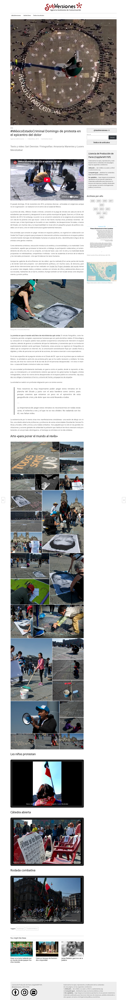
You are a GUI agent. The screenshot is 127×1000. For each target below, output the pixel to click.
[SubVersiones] (63, 6)
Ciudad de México (32, 928)
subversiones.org (95, 170)
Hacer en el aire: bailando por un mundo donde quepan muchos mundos (21, 960)
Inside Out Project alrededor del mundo (64, 266)
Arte (11, 128)
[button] (34, 457)
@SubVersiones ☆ (102, 130)
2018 (104, 201)
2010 (101, 217)
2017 (110, 201)
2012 (98, 213)
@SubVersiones (17, 987)
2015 (95, 209)
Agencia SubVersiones (17, 139)
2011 (104, 213)
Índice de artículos (102, 143)
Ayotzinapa (20, 928)
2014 (101, 209)
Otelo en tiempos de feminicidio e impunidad (46, 959)
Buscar (89, 134)
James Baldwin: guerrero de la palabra (72, 959)
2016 (101, 205)
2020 (92, 201)
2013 (107, 209)
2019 (98, 201)
